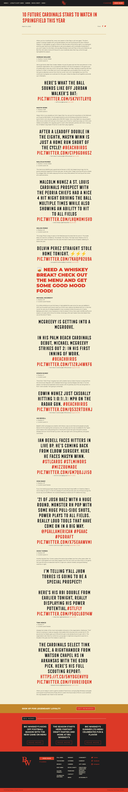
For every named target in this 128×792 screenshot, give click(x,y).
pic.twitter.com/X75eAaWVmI (64, 542)
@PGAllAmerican (56, 531)
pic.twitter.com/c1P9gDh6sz (64, 153)
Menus (6, 3)
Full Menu (60, 757)
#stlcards (52, 461)
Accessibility (83, 777)
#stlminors (74, 461)
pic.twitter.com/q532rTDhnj (64, 409)
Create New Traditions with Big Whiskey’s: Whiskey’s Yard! (82, 771)
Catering (55, 1)
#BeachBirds (74, 147)
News (69, 777)
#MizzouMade (64, 467)
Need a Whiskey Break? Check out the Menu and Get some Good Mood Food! (62, 280)
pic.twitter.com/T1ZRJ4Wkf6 (64, 364)
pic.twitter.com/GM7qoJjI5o (64, 472)
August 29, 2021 (75, 412)
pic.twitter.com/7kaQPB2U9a (64, 259)
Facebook (96, 761)
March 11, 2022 (71, 475)
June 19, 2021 (75, 262)
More (43, 3)
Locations (107, 3)
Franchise (71, 771)
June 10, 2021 (72, 617)
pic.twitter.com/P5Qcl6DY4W (64, 613)
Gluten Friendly (59, 771)
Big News (29, 719)
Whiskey (70, 757)
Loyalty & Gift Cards (17, 3)
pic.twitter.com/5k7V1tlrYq (64, 98)
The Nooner (60, 761)
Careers (27, 3)
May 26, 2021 (72, 222)
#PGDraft (64, 536)
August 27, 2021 (75, 367)
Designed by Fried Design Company (115, 790)
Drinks (49, 1)
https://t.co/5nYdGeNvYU (64, 676)
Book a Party (36, 3)
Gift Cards (82, 764)
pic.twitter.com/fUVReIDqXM (64, 682)
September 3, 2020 (75, 545)
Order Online (118, 3)
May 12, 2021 (75, 156)
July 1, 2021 (71, 102)
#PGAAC (80, 531)
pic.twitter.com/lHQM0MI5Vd (64, 219)
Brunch (59, 764)
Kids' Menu (30, 1)
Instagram (96, 764)
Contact (70, 774)
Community (82, 757)
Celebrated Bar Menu (60, 776)
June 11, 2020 (74, 685)
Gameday (82, 761)
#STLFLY (74, 608)
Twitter (95, 757)
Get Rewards (86, 709)
